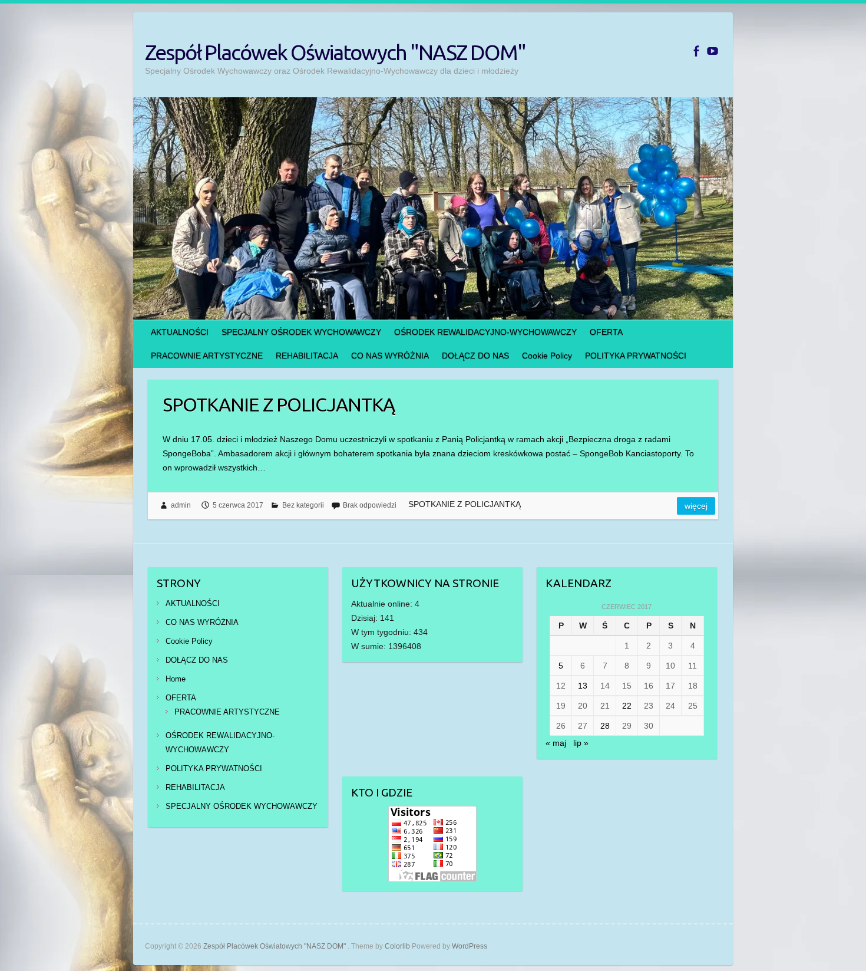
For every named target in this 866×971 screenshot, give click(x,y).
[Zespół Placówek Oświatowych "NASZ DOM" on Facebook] (696, 51)
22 (627, 705)
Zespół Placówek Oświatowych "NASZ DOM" (335, 52)
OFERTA (606, 332)
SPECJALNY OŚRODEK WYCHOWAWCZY (301, 332)
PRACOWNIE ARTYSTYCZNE (207, 355)
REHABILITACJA (307, 355)
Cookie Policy (547, 355)
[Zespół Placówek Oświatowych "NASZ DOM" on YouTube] (712, 51)
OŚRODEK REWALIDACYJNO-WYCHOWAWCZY (485, 332)
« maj (556, 743)
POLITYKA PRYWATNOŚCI (635, 355)
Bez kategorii (303, 505)
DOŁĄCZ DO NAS (475, 355)
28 (605, 725)
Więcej (696, 506)
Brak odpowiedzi (369, 505)
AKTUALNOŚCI (180, 332)
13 (582, 685)
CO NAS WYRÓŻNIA (390, 355)
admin (181, 505)
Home (176, 678)
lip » (581, 743)
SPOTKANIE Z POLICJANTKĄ (279, 404)
